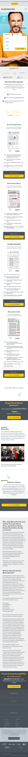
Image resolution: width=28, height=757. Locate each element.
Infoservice (6, 725)
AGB (16, 721)
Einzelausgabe (14, 175)
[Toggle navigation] (25, 9)
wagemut (16, 755)
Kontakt (17, 723)
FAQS (5, 727)
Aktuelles (6, 721)
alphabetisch (18, 115)
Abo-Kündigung (18, 727)
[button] (17, 34)
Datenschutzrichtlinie (15, 734)
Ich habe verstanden (14, 738)
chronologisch (10, 115)
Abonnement (7, 723)
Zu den (14, 686)
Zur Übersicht (14, 701)
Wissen (16, 725)
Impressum (17, 719)
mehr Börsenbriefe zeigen (14, 388)
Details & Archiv (13, 172)
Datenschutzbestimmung (12, 508)
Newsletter (14, 505)
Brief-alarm (14, 417)
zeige (20, 48)
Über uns (6, 719)
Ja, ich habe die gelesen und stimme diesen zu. (15, 508)
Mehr (22, 28)
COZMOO (24, 755)
